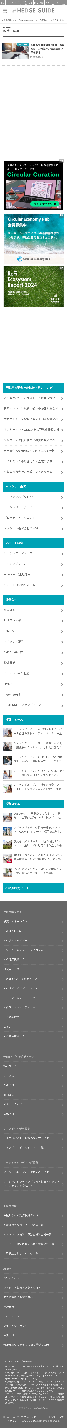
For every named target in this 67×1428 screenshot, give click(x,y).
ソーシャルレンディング (20, 998)
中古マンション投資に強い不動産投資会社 (31, 419)
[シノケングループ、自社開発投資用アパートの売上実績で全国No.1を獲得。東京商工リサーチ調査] (7, 788)
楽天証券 (9, 610)
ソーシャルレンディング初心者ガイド (26, 1172)
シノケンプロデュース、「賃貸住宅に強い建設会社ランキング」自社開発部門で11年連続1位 (39, 745)
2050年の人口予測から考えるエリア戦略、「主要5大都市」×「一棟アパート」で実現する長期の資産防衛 (38, 816)
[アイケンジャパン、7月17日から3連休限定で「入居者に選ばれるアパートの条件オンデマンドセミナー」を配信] (7, 760)
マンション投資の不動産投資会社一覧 (28, 1234)
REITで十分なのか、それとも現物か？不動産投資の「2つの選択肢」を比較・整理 (38, 857)
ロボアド (14, 4)
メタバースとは (12, 1104)
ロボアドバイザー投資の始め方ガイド (26, 1138)
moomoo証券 (13, 694)
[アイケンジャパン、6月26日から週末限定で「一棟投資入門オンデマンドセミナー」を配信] (7, 774)
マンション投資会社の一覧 (21, 528)
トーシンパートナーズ (18, 507)
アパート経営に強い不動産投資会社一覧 (30, 1244)
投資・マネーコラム (15, 921)
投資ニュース (11, 969)
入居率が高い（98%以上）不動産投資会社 (31, 398)
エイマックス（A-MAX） (20, 497)
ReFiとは (8, 1094)
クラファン (19, 4)
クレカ (59, 4)
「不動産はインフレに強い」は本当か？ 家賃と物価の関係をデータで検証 (38, 871)
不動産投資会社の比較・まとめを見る (28, 472)
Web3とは (9, 1066)
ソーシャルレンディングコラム (24, 950)
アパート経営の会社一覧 (19, 585)
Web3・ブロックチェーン (21, 978)
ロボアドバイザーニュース (22, 988)
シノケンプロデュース (18, 553)
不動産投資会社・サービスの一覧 (23, 1225)
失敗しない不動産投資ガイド (20, 1215)
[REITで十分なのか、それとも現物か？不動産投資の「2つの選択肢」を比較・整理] (7, 858)
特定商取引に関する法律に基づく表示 (26, 1345)
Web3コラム (13, 931)
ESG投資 (36, 4)
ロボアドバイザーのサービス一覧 (23, 1147)
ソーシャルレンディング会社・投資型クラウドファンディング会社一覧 (31, 1183)
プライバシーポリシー (16, 1326)
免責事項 (8, 1335)
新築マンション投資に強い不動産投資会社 (31, 408)
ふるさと (31, 4)
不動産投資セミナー (18, 1036)
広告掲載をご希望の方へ (18, 1297)
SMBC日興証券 (13, 652)
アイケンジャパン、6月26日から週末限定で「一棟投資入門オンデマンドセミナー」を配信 (39, 773)
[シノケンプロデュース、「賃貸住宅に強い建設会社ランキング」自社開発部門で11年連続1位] (7, 746)
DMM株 (8, 684)
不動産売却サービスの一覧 (22, 1253)
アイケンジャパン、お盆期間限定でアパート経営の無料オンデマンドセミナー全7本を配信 (38, 732)
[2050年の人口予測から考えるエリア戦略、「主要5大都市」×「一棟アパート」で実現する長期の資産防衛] (7, 817)
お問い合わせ (11, 1278)
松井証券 (9, 663)
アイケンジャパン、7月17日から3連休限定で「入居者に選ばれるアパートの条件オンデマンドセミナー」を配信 (38, 759)
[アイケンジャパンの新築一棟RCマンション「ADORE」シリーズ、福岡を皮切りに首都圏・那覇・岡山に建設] (7, 831)
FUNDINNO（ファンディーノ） (24, 705)
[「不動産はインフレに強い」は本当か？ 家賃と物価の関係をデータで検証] (7, 872)
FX (53, 4)
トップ (3, 4)
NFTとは (8, 1075)
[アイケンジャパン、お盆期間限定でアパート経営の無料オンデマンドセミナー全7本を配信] (7, 732)
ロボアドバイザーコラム (20, 940)
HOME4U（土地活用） (18, 574)
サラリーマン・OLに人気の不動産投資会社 (31, 429)
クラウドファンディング (20, 1007)
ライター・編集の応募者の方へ (22, 1287)
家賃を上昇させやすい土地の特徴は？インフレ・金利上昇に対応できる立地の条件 (38, 844)
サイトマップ (11, 1316)
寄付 (64, 4)
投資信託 (42, 4)
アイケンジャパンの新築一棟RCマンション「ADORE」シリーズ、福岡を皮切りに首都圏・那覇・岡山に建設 (38, 830)
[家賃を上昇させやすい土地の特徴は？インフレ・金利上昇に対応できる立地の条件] (7, 844)
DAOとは (8, 1113)
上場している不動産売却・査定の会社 (28, 461)
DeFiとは (8, 1085)
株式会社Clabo (41, 1408)
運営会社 (8, 1307)
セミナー (8, 1026)
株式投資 (47, 4)
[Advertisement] (33, 119)
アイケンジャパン (15, 564)
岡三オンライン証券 (16, 673)
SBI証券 (9, 631)
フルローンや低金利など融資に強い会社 (29, 440)
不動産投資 (25, 4)
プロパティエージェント (19, 518)
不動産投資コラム (16, 959)
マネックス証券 (14, 641)
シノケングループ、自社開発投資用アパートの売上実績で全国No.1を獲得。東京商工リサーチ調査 (38, 787)
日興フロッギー (14, 620)
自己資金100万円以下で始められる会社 (29, 451)
